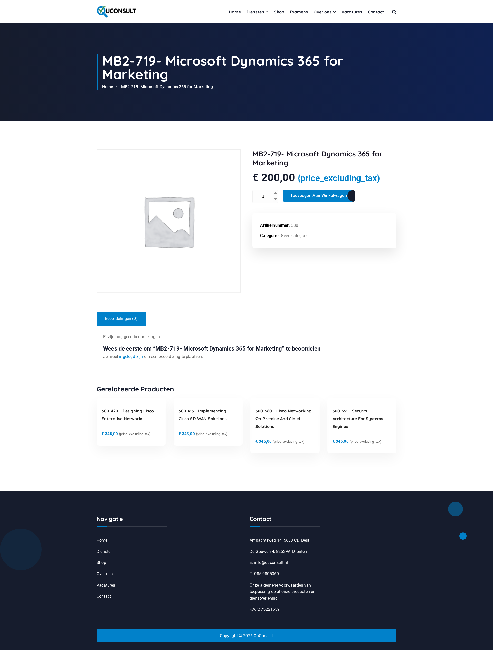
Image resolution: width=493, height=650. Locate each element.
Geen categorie (294, 235)
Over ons (322, 11)
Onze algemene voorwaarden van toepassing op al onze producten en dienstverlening (282, 592)
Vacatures (352, 11)
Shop (279, 11)
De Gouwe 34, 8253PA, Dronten (278, 551)
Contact (376, 11)
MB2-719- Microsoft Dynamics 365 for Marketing (167, 86)
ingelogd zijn (131, 356)
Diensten (255, 11)
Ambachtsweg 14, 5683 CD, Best (279, 540)
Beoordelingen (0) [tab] (121, 318)
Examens (299, 11)
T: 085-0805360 (264, 573)
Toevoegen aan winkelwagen (318, 195)
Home (235, 11)
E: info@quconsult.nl (269, 562)
